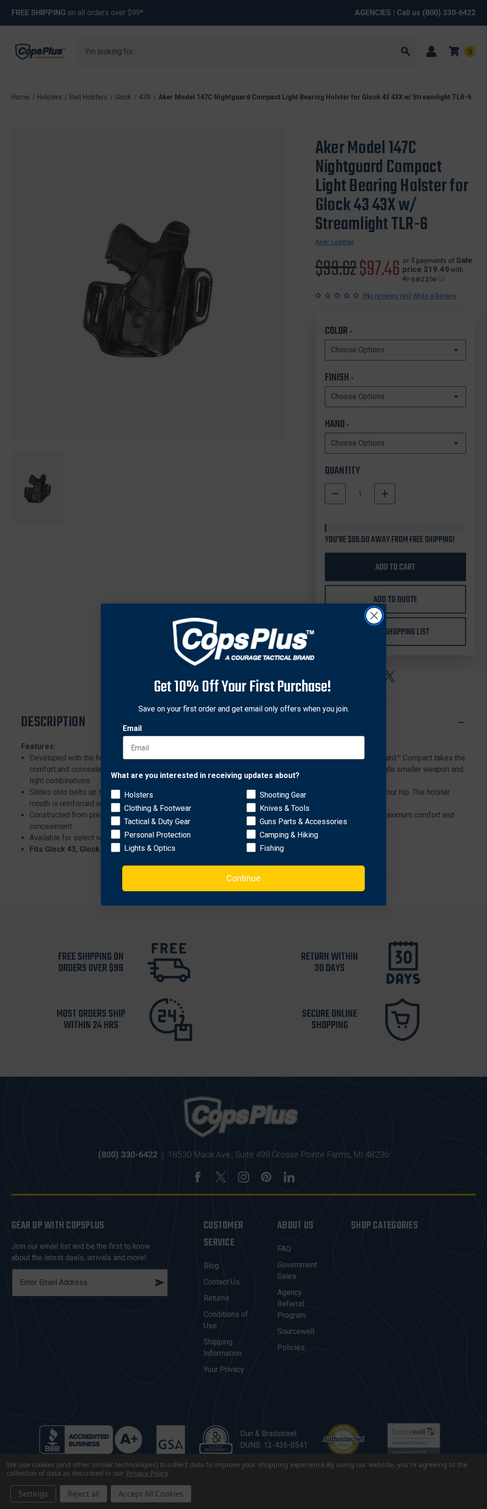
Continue (243, 878)
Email (132, 728)
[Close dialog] (374, 615)
